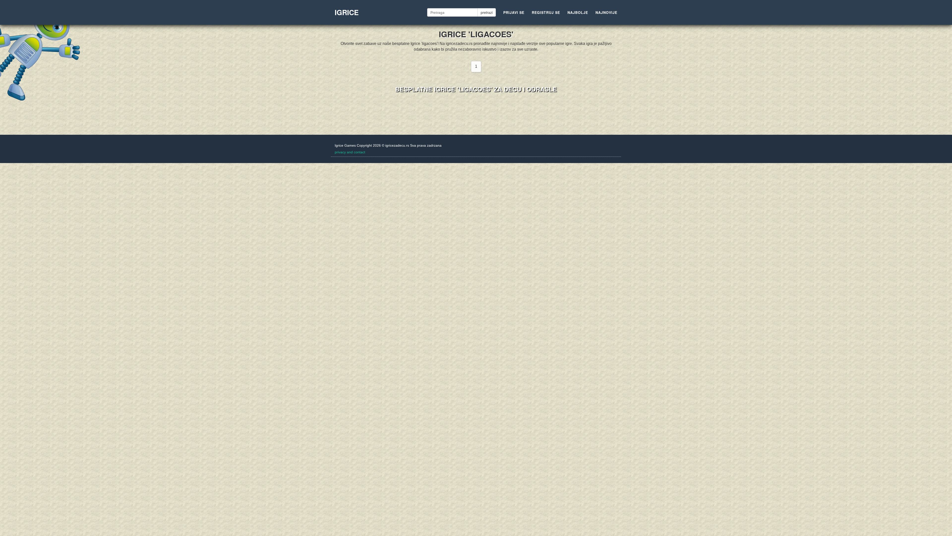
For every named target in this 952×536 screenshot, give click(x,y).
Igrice (347, 12)
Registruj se (546, 12)
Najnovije (606, 12)
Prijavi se (513, 12)
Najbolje (577, 12)
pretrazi (487, 12)
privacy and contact (350, 152)
